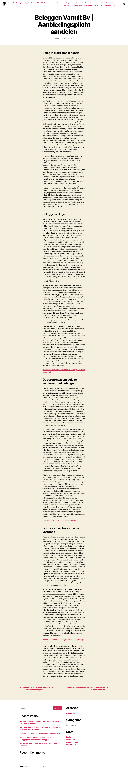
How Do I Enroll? (86, 3)
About (15, 3)
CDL (37, 3)
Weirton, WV (99, 5)
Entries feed (70, 740)
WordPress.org (71, 745)
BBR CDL (4, 4)
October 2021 (71, 713)
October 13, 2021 (68, 38)
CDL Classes (45, 3)
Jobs (94, 3)
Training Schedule (76, 5)
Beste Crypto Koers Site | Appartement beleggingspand (40, 733)
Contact (52, 3)
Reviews (66, 5)
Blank (33, 3)
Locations (101, 3)
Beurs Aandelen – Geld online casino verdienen (60, 521)
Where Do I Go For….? (111, 5)
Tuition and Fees (88, 5)
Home (78, 3)
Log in (68, 737)
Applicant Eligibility (24, 3)
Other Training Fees (111, 3)
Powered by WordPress (39, 767)
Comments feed (72, 742)
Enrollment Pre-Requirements (66, 3)
